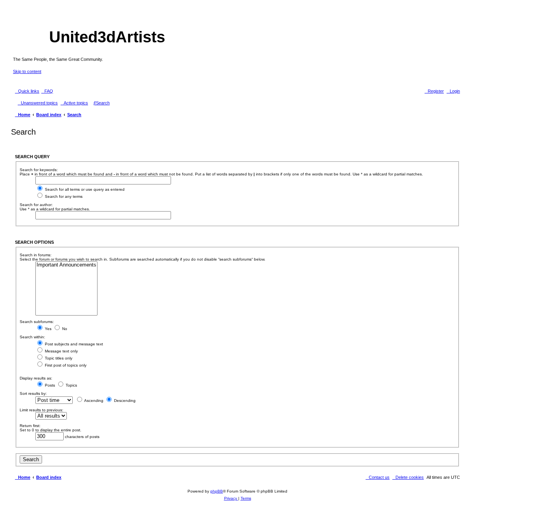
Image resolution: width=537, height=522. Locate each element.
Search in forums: (35, 255)
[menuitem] (47, 91)
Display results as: (36, 378)
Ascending (93, 400)
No (64, 329)
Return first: (30, 425)
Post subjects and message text (73, 344)
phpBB (216, 491)
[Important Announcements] (66, 265)
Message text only (61, 351)
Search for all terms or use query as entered (84, 189)
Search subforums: (37, 321)
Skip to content (27, 71)
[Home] (31, 38)
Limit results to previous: (41, 410)
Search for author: (36, 205)
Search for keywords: (39, 170)
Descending (124, 400)
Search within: (32, 337)
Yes (47, 329)
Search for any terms (63, 196)
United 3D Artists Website (237, 17)
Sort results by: (33, 393)
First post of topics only (65, 365)
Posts (49, 385)
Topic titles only (58, 358)
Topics (70, 385)
